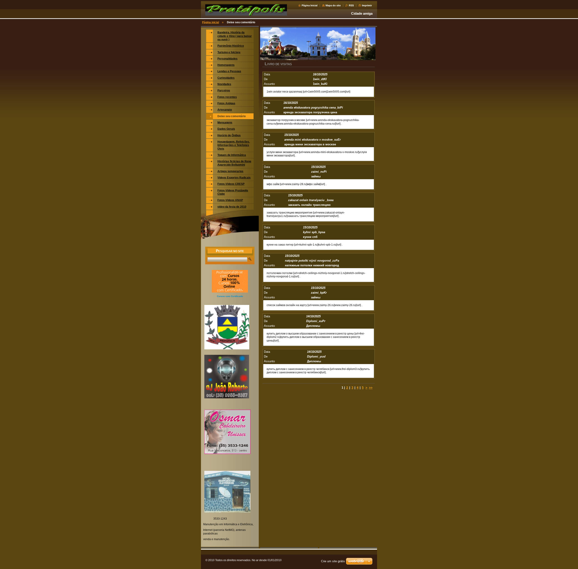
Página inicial (210, 22)
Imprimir (367, 5)
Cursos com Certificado (230, 296)
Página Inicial (309, 5)
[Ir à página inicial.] (246, 15)
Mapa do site (333, 5)
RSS (351, 5)
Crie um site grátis (333, 561)
